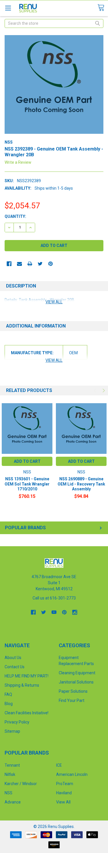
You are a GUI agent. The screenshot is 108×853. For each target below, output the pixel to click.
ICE (59, 765)
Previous (96, 390)
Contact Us (14, 666)
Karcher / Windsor (21, 783)
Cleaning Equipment (77, 673)
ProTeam (64, 783)
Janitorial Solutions (76, 682)
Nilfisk (10, 774)
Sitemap (12, 731)
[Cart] (102, 7)
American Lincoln (72, 774)
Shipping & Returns (22, 685)
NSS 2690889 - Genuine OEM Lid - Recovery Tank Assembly (81, 484)
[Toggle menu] (8, 8)
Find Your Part (71, 700)
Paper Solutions (73, 691)
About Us (13, 657)
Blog (9, 703)
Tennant (12, 765)
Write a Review (18, 162)
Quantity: (15, 216)
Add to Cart (27, 461)
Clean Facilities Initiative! (26, 713)
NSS (8, 793)
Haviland (64, 793)
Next (103, 390)
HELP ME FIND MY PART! (26, 676)
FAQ (8, 694)
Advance (13, 802)
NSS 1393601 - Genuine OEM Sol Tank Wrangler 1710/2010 (27, 484)
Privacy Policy (17, 722)
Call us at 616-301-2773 (54, 598)
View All (63, 802)
